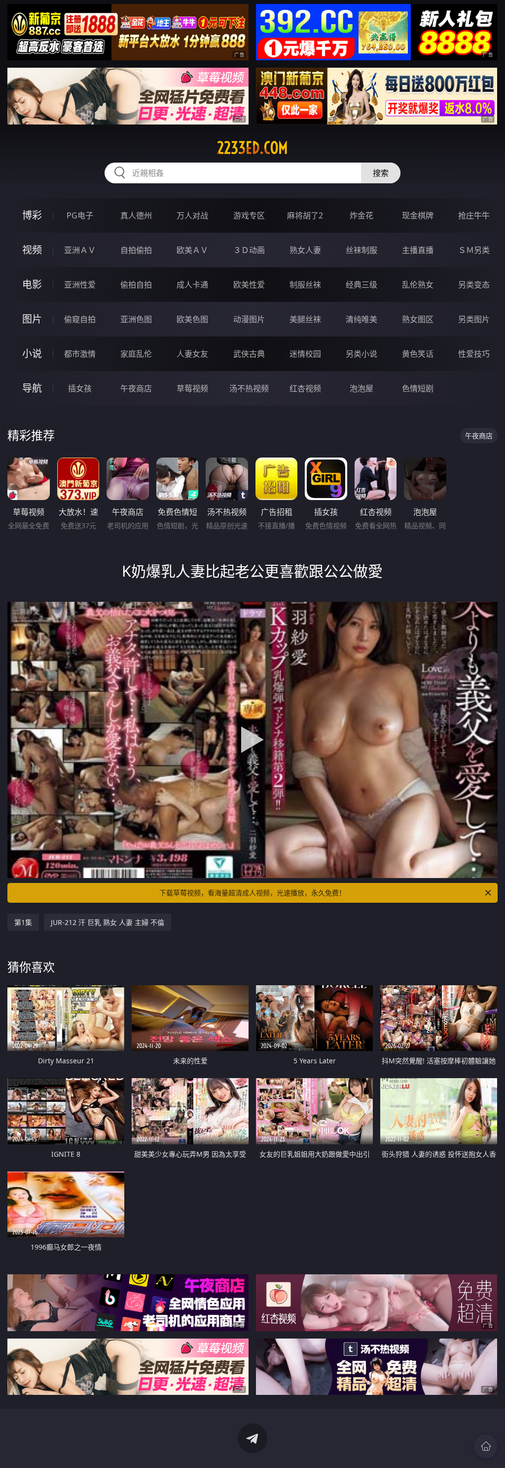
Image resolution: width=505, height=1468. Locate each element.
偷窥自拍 (80, 319)
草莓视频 (192, 388)
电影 (32, 284)
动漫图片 (249, 319)
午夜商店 (136, 388)
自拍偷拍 (136, 250)
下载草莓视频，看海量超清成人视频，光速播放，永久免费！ (252, 892)
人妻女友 (192, 353)
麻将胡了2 (305, 215)
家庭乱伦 (136, 353)
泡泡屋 (361, 388)
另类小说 (361, 353)
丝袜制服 (361, 250)
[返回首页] (486, 1446)
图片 (32, 319)
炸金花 (361, 215)
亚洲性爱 (80, 284)
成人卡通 (192, 284)
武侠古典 (249, 353)
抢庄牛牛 (474, 215)
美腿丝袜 (305, 319)
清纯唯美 (361, 319)
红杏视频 (305, 388)
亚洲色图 (136, 319)
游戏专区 (249, 215)
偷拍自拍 (136, 284)
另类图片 (474, 319)
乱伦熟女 (417, 284)
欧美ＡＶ (192, 250)
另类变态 (474, 284)
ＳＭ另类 (474, 250)
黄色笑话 (417, 353)
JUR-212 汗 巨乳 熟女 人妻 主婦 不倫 (107, 922)
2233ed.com (252, 148)
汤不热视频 (249, 388)
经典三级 (361, 284)
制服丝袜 (305, 284)
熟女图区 (417, 319)
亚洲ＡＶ (80, 250)
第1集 (23, 922)
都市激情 (80, 353)
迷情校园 (305, 353)
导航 (32, 388)
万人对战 (192, 215)
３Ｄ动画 (249, 250)
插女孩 (80, 388)
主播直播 (417, 250)
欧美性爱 (249, 284)
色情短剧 (417, 388)
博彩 (32, 215)
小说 (32, 353)
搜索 (381, 173)
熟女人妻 (305, 250)
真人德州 (136, 215)
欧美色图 (192, 319)
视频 (32, 249)
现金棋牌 (417, 215)
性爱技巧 (474, 353)
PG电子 (80, 215)
